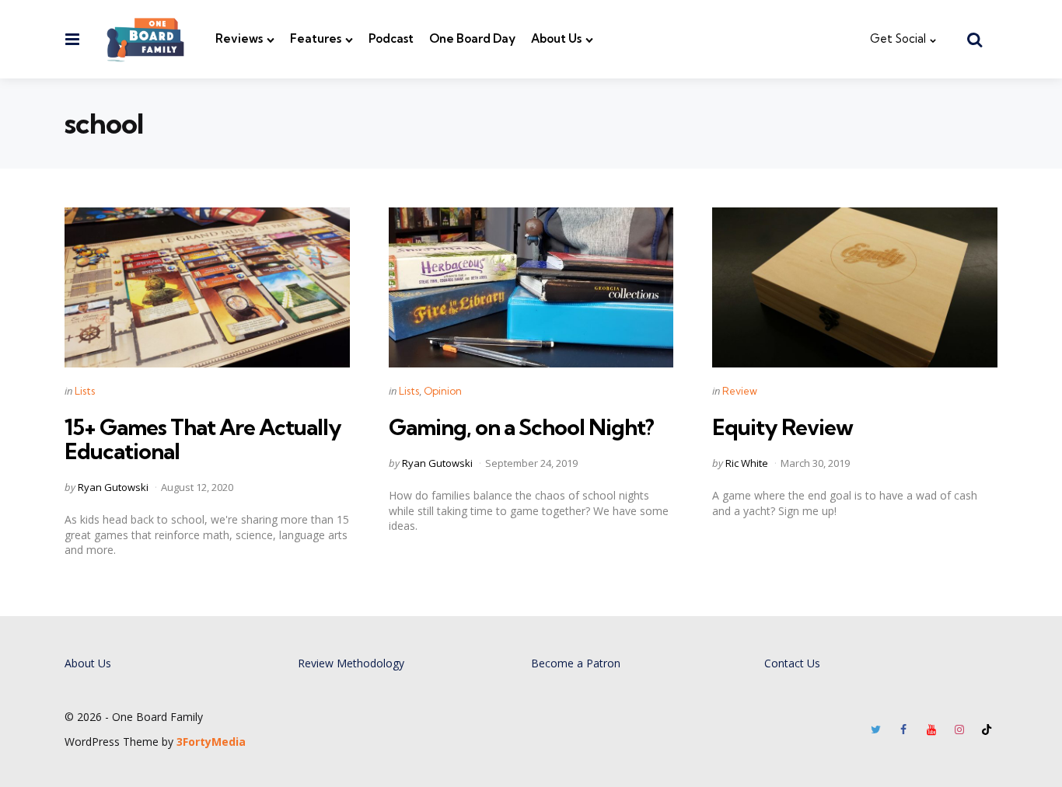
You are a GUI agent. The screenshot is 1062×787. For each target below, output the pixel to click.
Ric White (746, 463)
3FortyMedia (211, 741)
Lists (85, 391)
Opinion (443, 391)
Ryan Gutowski (113, 487)
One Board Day (472, 38)
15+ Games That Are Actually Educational (203, 439)
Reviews (239, 38)
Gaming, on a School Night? (521, 427)
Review (739, 391)
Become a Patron (575, 663)
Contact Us (792, 663)
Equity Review (782, 427)
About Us (556, 38)
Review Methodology (351, 663)
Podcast (391, 38)
